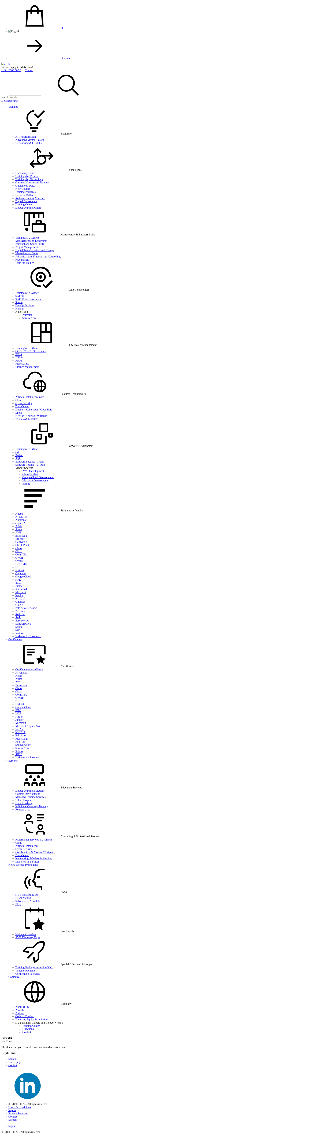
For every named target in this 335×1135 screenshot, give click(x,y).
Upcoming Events (25, 173)
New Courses (22, 188)
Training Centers (24, 204)
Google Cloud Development (38, 477)
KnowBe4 (21, 589)
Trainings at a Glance (27, 237)
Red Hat (20, 614)
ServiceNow (29, 318)
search (4, 97)
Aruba (18, 529)
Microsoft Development (35, 480)
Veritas (19, 633)
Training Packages (25, 191)
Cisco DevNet (30, 474)
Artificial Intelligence (27, 845)
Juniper (19, 585)
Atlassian (27, 314)
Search (12, 1058)
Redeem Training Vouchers (30, 198)
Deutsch (65, 58)
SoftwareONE (23, 623)
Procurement (22, 259)
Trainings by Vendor (26, 176)
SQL (18, 458)
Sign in (12, 1126)
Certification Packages (27, 973)
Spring (26, 483)
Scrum (19, 302)
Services (13, 760)
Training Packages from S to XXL (34, 967)
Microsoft (20, 592)
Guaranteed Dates (25, 185)
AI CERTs (21, 516)
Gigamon (20, 573)
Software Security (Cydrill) (30, 461)
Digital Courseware (26, 201)
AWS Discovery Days (27, 937)
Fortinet (19, 570)
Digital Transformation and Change (34, 250)
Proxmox (20, 611)
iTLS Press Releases (26, 894)
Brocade (20, 538)
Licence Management (27, 366)
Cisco (18, 548)
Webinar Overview (25, 934)
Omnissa (20, 601)
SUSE (18, 629)
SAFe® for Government (28, 299)
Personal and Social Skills (29, 243)
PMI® (18, 360)
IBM (18, 710)
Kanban (19, 308)
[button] (68, 97)
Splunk (19, 626)
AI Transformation (25, 136)
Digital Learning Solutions (29, 790)
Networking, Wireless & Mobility (33, 858)
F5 (16, 567)
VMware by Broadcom (28, 636)
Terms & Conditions (19, 1107)
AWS (18, 532)
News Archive (23, 897)
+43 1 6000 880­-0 (11, 70)
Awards (19, 1010)
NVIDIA (20, 598)
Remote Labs (22, 809)
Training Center (31, 1025)
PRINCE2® (22, 363)
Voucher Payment (25, 970)
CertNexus (21, 541)
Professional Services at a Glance (33, 839)
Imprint (12, 1110)
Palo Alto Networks (26, 607)
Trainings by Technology (29, 179)
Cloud (18, 400)
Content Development (27, 793)
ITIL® (19, 357)
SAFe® (19, 295)
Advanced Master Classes (29, 139)
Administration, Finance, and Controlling (38, 256)
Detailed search (9, 100)
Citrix (18, 551)
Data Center (22, 406)
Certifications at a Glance (29, 669)
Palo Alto (20, 735)
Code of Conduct (24, 1016)
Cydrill (19, 560)
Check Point (22, 545)
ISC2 (18, 582)
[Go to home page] (5, 64)
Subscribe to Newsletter (28, 901)
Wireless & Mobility (26, 418)
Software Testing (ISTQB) (30, 464)
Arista (18, 526)
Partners (19, 1013)
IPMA (18, 354)
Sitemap (12, 1119)
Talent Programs (24, 800)
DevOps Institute (24, 305)
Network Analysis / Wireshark (31, 415)
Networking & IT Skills (28, 142)
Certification (15, 639)
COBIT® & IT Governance (30, 351)
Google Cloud (23, 576)
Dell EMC (21, 563)
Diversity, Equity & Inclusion (31, 1019)
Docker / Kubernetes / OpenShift (33, 409)
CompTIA (21, 554)
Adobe (19, 513)
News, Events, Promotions (23, 864)
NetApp (19, 595)
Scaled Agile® (23, 744)
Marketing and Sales (26, 253)
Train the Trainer (24, 262)
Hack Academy (23, 803)
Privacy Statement (18, 1113)
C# (17, 452)
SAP (18, 617)
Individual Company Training (31, 806)
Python (19, 455)
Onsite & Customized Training (32, 182)
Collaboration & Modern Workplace (35, 852)
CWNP (19, 557)
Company (13, 976)
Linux (18, 412)
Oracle (19, 604)
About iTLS (22, 1006)
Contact (29, 70)
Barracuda (21, 535)
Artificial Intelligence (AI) (29, 396)
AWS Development (33, 471)
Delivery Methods (25, 195)
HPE (18, 579)
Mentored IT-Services (27, 861)
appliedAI (20, 523)
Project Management (26, 247)
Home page (14, 1062)
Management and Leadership (31, 240)
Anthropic (21, 519)
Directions (28, 1028)
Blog (18, 904)
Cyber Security (23, 403)
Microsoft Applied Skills (28, 726)
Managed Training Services (30, 796)
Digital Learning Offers (28, 207)
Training (13, 106)
